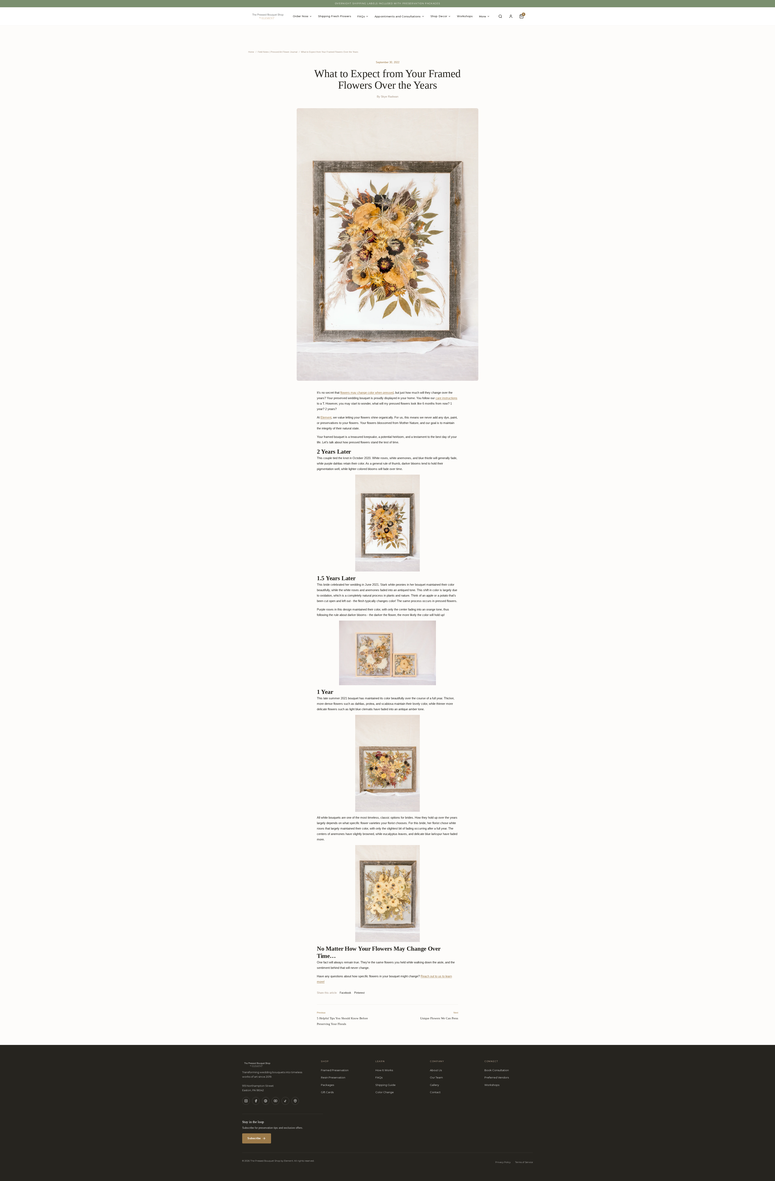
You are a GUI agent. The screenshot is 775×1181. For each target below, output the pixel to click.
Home (251, 52)
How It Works (384, 1070)
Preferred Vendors (496, 1077)
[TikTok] (285, 1101)
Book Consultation (496, 1070)
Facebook (345, 992)
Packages (327, 1085)
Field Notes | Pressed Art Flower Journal (277, 52)
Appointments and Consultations (398, 16)
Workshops (465, 16)
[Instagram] (246, 1101)
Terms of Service (524, 1162)
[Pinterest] (266, 1101)
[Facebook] (256, 1101)
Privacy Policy (503, 1162)
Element (325, 417)
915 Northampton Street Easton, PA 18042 (258, 1088)
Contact (435, 1092)
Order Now (300, 16)
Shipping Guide (385, 1085)
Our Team (436, 1077)
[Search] (500, 16)
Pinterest (359, 992)
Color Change (384, 1092)
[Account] (511, 16)
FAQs (361, 16)
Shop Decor (438, 16)
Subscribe (254, 1138)
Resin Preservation (333, 1077)
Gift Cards (327, 1092)
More (482, 16)
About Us (436, 1070)
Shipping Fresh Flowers (334, 16)
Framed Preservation (335, 1070)
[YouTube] (275, 1101)
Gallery (434, 1085)
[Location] (295, 1101)
